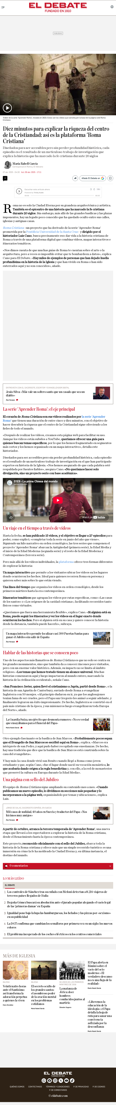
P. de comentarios (58, 1090)
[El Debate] (58, 5)
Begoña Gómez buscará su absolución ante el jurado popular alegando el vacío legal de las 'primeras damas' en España (58, 904)
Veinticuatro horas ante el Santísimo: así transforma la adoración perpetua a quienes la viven (15, 993)
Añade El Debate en (91, 178)
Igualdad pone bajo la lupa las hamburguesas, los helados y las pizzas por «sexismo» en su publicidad (59, 915)
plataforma (66, 561)
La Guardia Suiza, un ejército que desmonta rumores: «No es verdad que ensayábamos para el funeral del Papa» (47, 721)
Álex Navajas (10, 400)
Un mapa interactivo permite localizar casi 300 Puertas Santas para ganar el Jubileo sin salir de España (47, 635)
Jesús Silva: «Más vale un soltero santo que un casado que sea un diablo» (45, 393)
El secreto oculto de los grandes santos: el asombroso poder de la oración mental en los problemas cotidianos (43, 995)
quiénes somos (17, 1087)
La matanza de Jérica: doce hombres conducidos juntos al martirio (72, 995)
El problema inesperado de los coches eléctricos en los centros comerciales (54, 934)
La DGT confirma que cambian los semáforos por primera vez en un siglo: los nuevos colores (59, 925)
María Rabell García (25, 163)
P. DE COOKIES (99, 1087)
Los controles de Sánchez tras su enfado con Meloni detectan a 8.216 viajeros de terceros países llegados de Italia (57, 893)
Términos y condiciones (57, 1087)
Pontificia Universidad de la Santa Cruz (52, 231)
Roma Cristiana (13, 227)
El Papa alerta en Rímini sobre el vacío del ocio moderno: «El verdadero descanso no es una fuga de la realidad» (100, 973)
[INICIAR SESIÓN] (112, 7)
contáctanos (35, 1087)
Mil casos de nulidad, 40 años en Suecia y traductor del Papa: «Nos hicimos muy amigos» (46, 813)
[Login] (112, 7)
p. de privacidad (81, 1087)
